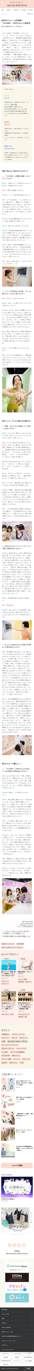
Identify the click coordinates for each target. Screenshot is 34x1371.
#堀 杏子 (4, 1062)
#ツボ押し (5, 1052)
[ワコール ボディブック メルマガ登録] (24, 1245)
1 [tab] (17, 1204)
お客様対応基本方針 (6, 1360)
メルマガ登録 (17, 1165)
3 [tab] (18, 1235)
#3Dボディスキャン (8, 1048)
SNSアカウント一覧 (7, 1332)
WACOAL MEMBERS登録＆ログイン (11, 1336)
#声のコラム (13, 1062)
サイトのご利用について (28, 1353)
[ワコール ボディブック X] (14, 1245)
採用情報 (17, 1357)
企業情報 (6, 1357)
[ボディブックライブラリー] (17, 1267)
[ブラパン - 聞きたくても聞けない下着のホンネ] (17, 1287)
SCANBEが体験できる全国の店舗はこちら (17, 936)
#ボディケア (26, 1059)
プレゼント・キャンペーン (9, 1340)
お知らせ (4, 1323)
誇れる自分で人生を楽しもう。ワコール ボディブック (17, 4)
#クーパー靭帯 (6, 1059)
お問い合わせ (5, 1353)
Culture (8, 10)
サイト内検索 (28, 1360)
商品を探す (5, 1309)
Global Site (5, 1364)
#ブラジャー (6, 1038)
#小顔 (21, 1062)
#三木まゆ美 (6, 1055)
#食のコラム (16, 1055)
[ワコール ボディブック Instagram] (19, 1245)
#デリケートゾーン (18, 1034)
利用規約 (17, 1251)
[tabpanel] (17, 1189)
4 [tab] (20, 1235)
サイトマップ (17, 1360)
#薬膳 (3, 1041)
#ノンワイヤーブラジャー (10, 1045)
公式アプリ (5, 1345)
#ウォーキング (21, 1048)
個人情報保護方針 (28, 1357)
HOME (28, 1368)
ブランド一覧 (5, 1314)
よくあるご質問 (17, 1353)
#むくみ (14, 1038)
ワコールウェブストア (8, 1349)
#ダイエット (23, 1038)
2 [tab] (16, 1235)
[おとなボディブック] (17, 1277)
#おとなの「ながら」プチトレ (17, 1041)
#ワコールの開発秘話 (17, 1052)
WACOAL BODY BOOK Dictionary (17, 1253)
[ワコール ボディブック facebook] (9, 1245)
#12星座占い (6, 1034)
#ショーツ (16, 1059)
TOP (2, 10)
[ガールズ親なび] (17, 1297)
